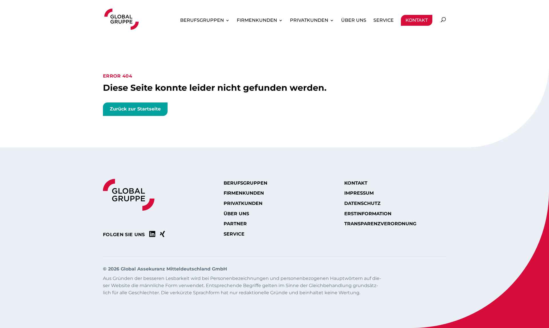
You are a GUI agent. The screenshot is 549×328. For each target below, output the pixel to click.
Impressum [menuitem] (359, 193)
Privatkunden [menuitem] (309, 20)
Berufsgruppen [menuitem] (202, 20)
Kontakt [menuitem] (416, 20)
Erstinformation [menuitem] (367, 214)
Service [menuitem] (383, 20)
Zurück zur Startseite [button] (135, 109)
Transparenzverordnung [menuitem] (380, 224)
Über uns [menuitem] (353, 20)
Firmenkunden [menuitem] (257, 20)
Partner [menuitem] (235, 224)
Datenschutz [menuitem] (362, 203)
